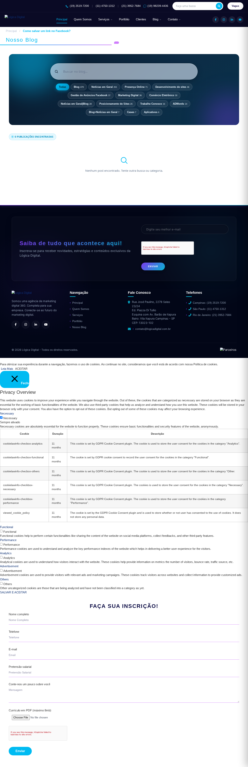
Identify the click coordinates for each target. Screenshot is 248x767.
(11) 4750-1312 (105, 5)
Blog (155, 19)
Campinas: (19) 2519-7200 (209, 302)
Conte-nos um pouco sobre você (29, 684)
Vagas (235, 5)
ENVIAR (153, 266)
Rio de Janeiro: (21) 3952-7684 (212, 314)
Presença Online (136, 86)
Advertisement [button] (9, 566)
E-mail (13, 649)
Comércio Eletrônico (163, 95)
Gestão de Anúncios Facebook (90, 95)
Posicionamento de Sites (116, 103)
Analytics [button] (6, 553)
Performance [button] (8, 540)
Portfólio (124, 19)
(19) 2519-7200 (79, 5)
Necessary (10, 418)
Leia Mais (7, 368)
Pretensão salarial (20, 666)
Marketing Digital (130, 95)
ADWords (180, 103)
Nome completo (19, 614)
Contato (173, 19)
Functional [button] (6, 527)
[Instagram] (223, 19)
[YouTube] (240, 19)
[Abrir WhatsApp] (10, 757)
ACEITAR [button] (21, 368)
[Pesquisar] (219, 6)
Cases (131, 112)
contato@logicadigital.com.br (153, 328)
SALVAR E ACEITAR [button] (13, 592)
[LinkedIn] (232, 19)
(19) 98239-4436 (157, 5)
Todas (62, 86)
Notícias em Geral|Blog (76, 103)
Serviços (103, 19)
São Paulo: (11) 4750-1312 (209, 308)
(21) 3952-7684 (131, 5)
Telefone (14, 631)
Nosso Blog (79, 327)
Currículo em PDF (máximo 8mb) (30, 710)
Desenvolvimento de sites (172, 86)
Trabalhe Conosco (152, 103)
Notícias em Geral (104, 86)
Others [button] (4, 579)
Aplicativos (151, 112)
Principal (61, 19)
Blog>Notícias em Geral (104, 112)
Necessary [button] (7, 413)
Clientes (141, 19)
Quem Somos (83, 19)
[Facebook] (215, 19)
